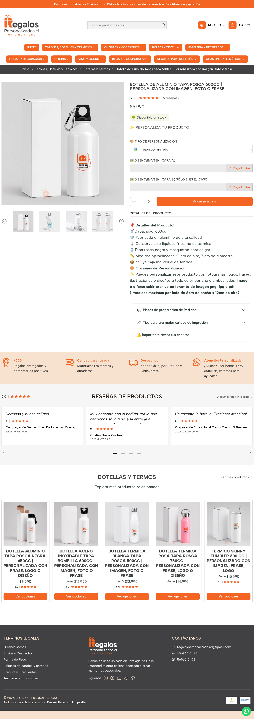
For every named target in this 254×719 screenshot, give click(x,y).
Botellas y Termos (96, 69)
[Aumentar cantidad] (150, 201)
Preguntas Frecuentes (20, 672)
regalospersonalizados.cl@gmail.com (204, 647)
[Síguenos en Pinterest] (133, 678)
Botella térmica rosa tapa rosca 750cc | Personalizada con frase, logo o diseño (178, 563)
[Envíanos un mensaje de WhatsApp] (246, 711)
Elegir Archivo (241, 168)
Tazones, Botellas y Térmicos (56, 69)
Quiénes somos (15, 647)
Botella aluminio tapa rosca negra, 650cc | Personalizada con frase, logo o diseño (25, 563)
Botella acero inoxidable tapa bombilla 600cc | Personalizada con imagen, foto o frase (76, 563)
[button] (115, 453)
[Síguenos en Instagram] (105, 678)
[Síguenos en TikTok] (126, 678)
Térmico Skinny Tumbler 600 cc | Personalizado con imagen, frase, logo (228, 561)
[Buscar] (163, 25)
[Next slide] (121, 221)
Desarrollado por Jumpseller (66, 702)
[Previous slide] (4, 221)
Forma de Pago (15, 659)
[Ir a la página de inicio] (21, 25)
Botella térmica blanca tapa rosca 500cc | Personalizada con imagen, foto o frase (127, 563)
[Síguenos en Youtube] (119, 678)
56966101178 (186, 659)
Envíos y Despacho (18, 653)
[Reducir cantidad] (134, 201)
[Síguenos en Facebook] (112, 678)
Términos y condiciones (21, 678)
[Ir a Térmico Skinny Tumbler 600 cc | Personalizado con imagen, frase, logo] (228, 524)
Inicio (25, 69)
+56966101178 (187, 653)
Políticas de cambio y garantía (26, 666)
